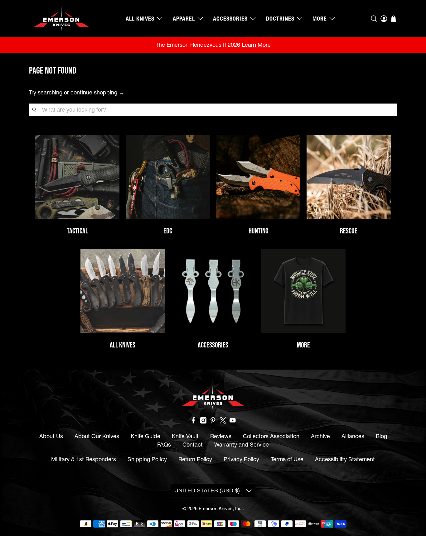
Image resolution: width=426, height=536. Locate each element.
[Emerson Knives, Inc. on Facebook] (193, 421)
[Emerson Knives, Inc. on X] (223, 421)
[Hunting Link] (258, 177)
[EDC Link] (168, 177)
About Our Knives (97, 436)
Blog (381, 436)
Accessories (230, 18)
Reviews (220, 436)
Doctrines (280, 18)
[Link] (213, 291)
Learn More (256, 44)
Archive (320, 436)
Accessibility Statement (345, 459)
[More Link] (303, 291)
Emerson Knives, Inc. (221, 508)
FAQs (164, 444)
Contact (192, 444)
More (319, 18)
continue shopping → (97, 92)
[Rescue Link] (349, 177)
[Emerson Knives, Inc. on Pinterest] (213, 421)
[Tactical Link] (77, 177)
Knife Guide (145, 436)
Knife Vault (185, 436)
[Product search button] (34, 110)
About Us (51, 436)
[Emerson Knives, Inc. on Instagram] (203, 421)
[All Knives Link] (122, 291)
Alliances (352, 436)
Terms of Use (287, 459)
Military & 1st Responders (83, 459)
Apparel (184, 18)
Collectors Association (271, 436)
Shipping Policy (147, 459)
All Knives (140, 18)
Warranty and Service (241, 444)
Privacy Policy (241, 459)
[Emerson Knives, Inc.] (61, 18)
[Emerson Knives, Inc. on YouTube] (232, 421)
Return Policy (195, 459)
